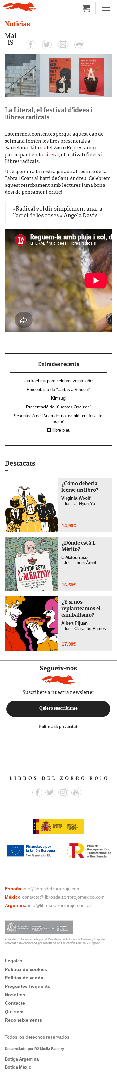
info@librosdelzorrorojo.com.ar (59, 905)
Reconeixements (23, 1020)
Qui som (14, 1011)
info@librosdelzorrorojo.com (52, 888)
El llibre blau (58, 430)
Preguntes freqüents (27, 986)
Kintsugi (58, 398)
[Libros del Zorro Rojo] (19, 6)
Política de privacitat (58, 726)
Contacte (15, 1003)
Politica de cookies (26, 969)
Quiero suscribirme (58, 708)
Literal (51, 155)
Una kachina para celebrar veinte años (58, 381)
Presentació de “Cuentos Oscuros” (58, 407)
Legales (13, 960)
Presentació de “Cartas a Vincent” (58, 389)
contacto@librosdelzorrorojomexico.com (63, 897)
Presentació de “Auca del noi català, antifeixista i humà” (58, 418)
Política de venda (24, 977)
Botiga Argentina (22, 1059)
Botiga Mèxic (18, 1067)
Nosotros (15, 994)
